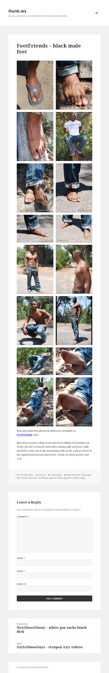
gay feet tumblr (71, 477)
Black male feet (73, 474)
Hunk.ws (17, 11)
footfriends (43, 477)
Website (21, 584)
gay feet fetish (56, 477)
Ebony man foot (29, 477)
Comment (23, 516)
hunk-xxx (42, 474)
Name (21, 558)
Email (21, 571)
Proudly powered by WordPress (32, 667)
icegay (82, 477)
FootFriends (56, 474)
